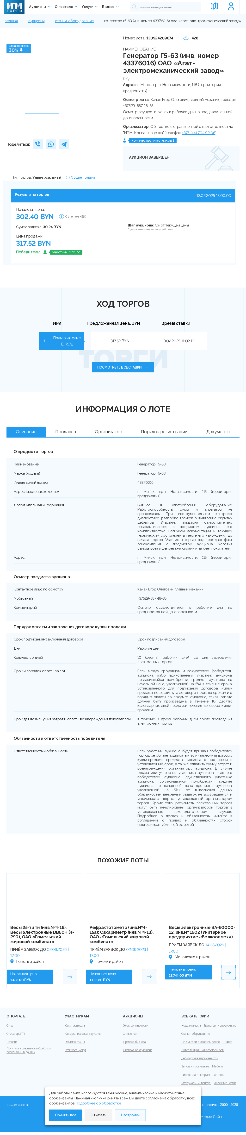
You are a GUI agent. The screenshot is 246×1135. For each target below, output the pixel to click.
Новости (11, 1042)
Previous (11, 73)
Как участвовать (75, 1025)
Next (109, 73)
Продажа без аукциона (137, 1050)
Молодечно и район (192, 957)
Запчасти (218, 1075)
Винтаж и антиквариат (195, 1075)
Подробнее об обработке (98, 1103)
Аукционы (37, 7)
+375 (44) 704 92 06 (198, 133)
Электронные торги (135, 1025)
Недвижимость (191, 1025)
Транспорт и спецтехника (220, 1025)
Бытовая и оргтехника (195, 1066)
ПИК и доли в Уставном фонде (200, 1042)
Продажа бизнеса (134, 1042)
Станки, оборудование (195, 1033)
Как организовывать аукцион (83, 1033)
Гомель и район (30, 961)
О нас (9, 1025)
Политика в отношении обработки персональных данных (28, 1050)
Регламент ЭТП (75, 1042)
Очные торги (131, 1033)
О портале (64, 7)
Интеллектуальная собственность (202, 1050)
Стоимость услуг (75, 1050)
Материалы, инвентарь (196, 1083)
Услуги (87, 7)
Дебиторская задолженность (199, 1058)
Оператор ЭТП (15, 1033)
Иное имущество (225, 1083)
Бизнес (108, 7)
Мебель (217, 1066)
